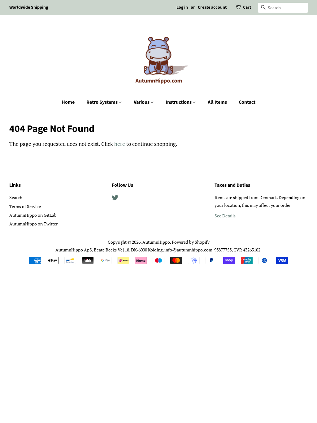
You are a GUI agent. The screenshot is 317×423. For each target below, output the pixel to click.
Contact (247, 102)
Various (142, 102)
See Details (225, 216)
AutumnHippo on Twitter (33, 224)
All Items (217, 102)
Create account (212, 7)
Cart (247, 7)
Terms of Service (25, 206)
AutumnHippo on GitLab (33, 215)
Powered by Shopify (191, 242)
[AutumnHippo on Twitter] (115, 199)
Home (68, 102)
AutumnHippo (156, 242)
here (119, 143)
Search (15, 197)
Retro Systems (102, 102)
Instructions (179, 102)
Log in (182, 7)
